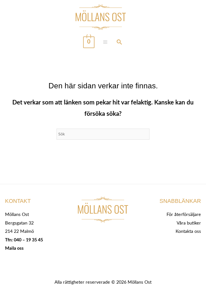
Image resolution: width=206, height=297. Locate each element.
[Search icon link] (119, 42)
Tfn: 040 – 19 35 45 (24, 240)
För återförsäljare (184, 214)
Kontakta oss (188, 231)
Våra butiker (189, 223)
